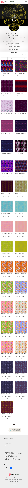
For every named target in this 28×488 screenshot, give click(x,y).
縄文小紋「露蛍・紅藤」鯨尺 (7, 113)
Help (6, 445)
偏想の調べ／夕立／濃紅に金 (7, 413)
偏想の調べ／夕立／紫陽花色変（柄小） (21, 373)
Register (7, 441)
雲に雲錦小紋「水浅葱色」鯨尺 (7, 213)
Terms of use (9, 477)
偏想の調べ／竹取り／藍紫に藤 (7, 393)
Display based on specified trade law (13, 479)
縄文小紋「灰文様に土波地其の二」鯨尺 (21, 193)
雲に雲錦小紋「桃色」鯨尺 (7, 233)
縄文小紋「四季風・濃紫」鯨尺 (21, 73)
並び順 (10, 58)
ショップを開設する (9, 443)
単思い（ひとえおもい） (7, 75)
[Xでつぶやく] (6, 468)
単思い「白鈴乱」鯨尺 (21, 153)
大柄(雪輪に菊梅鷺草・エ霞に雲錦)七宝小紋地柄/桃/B (7, 313)
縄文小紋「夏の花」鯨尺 (21, 133)
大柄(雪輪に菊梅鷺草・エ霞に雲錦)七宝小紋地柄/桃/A (7, 353)
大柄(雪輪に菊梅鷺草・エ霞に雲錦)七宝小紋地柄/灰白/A (21, 353)
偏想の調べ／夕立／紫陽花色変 (21, 393)
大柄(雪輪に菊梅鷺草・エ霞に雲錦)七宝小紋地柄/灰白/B (21, 313)
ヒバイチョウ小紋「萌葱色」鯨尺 (21, 253)
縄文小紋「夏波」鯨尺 (7, 73)
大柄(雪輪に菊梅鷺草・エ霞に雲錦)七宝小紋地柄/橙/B (7, 273)
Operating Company (13, 481)
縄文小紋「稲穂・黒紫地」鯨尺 (21, 173)
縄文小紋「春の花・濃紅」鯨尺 (7, 133)
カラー (17, 58)
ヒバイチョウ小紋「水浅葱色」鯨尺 (21, 213)
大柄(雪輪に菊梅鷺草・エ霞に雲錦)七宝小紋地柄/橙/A (21, 273)
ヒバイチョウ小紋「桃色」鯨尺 (21, 233)
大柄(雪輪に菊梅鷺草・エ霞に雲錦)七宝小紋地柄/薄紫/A (21, 333)
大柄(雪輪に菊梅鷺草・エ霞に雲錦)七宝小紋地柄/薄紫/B (21, 293)
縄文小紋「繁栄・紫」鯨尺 (7, 173)
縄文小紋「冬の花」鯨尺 (7, 153)
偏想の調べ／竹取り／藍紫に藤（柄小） (7, 373)
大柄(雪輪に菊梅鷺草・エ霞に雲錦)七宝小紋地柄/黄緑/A (7, 333)
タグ (24, 58)
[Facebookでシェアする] (11, 468)
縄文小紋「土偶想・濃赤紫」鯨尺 (7, 193)
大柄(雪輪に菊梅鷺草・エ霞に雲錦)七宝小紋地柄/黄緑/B (7, 293)
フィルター (4, 58)
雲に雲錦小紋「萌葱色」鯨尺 (7, 253)
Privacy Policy (17, 477)
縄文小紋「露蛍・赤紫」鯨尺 (21, 113)
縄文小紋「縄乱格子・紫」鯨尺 (7, 93)
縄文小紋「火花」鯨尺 (21, 93)
